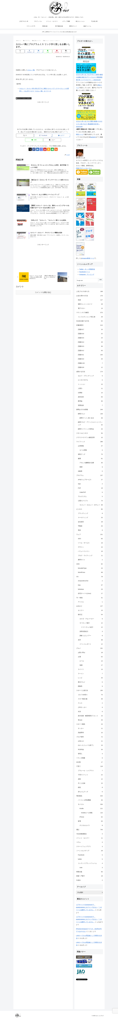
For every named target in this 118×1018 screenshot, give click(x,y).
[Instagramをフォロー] (41, 149)
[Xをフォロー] (30, 149)
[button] (66, 51)
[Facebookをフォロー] (33, 149)
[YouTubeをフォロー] (45, 149)
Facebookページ (84, 272)
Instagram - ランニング (86, 274)
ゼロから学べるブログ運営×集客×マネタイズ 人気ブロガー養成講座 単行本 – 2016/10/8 (89, 124)
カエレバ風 (31, 70)
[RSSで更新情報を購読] (56, 149)
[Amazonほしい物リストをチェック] (48, 149)
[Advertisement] (43, 63)
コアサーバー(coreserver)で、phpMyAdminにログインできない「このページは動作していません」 (89, 907)
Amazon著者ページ (88, 258)
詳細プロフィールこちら (84, 168)
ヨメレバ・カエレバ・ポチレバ (24, 98)
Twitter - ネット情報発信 (87, 269)
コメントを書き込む (43, 292)
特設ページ (79, 134)
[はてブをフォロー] (37, 149)
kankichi (93, 137)
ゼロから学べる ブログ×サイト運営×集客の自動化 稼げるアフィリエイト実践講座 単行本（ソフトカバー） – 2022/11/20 (89, 77)
